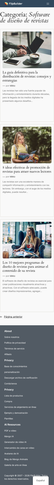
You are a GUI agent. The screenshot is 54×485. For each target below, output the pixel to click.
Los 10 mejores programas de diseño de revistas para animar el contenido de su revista (25, 267)
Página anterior (11, 316)
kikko (12, 85)
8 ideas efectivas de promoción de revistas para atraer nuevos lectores (27, 170)
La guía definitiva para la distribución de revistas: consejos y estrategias (27, 76)
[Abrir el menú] (48, 4)
